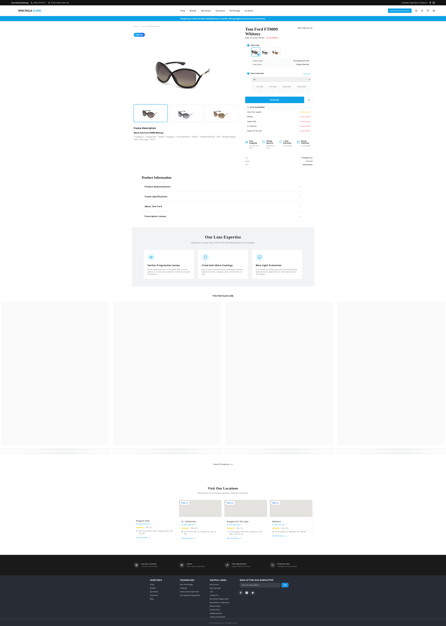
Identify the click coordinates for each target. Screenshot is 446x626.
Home (136, 26)
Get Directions (142, 537)
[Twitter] (252, 592)
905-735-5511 (280, 525)
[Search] (416, 11)
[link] (55, 449)
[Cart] (434, 11)
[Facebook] (430, 3)
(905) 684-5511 (190, 525)
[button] (400, 10)
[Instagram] (434, 3)
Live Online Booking (19, 3)
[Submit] (285, 585)
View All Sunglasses (221, 464)
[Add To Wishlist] (308, 100)
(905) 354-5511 (144, 524)
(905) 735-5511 (40, 3)
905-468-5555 (234, 525)
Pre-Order (274, 100)
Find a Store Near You (60, 3)
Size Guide (306, 74)
